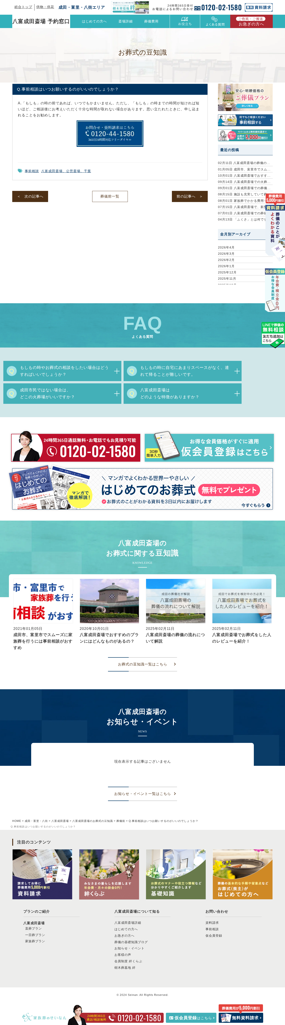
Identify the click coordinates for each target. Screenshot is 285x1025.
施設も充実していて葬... (244, 194)
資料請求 (212, 922)
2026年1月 (226, 266)
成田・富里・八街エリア (82, 7)
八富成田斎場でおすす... (244, 175)
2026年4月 (226, 247)
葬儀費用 (151, 21)
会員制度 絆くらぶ (128, 961)
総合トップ (23, 7)
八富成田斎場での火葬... (244, 182)
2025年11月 (227, 278)
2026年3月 (226, 253)
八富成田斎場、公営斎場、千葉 (66, 171)
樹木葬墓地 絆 (125, 967)
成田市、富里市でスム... (244, 169)
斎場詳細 (125, 21)
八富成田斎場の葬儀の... (244, 163)
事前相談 (32, 171)
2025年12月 (227, 272)
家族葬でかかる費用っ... (244, 200)
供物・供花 (45, 7)
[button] (14, 616)
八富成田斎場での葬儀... (244, 188)
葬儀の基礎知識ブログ (131, 942)
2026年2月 (226, 260)
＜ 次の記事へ (30, 196)
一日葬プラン (35, 935)
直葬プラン (33, 928)
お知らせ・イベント (129, 948)
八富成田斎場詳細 (127, 922)
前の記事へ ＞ (190, 196)
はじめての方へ (94, 21)
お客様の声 (122, 954)
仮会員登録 (214, 935)
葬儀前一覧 (109, 196)
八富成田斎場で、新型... (244, 207)
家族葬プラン (35, 941)
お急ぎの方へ (251, 21)
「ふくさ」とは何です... (244, 219)
